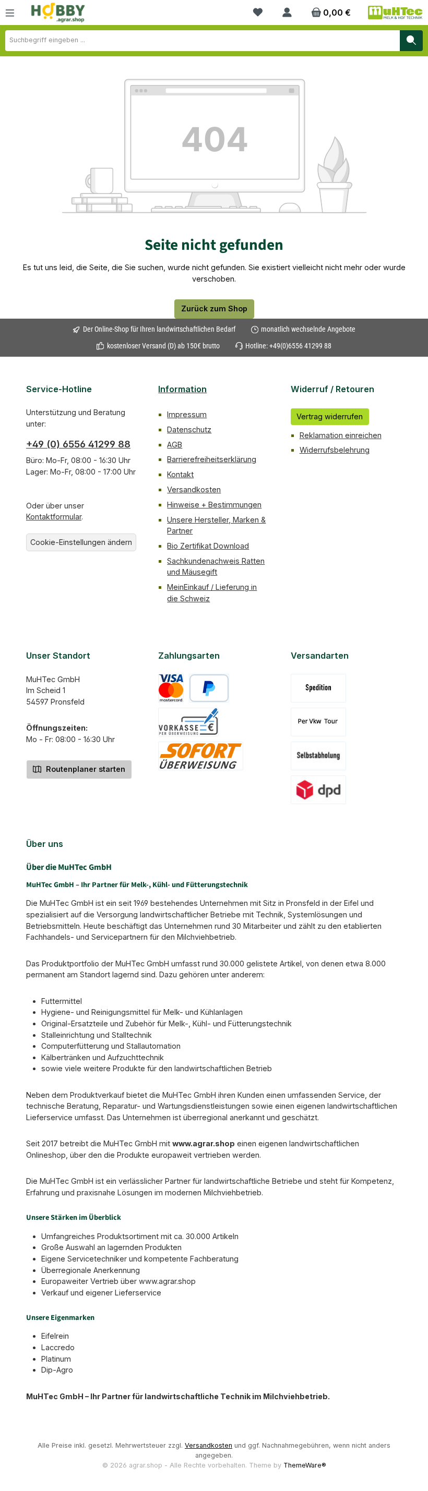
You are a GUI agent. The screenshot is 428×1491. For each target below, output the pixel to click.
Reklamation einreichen (341, 435)
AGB (174, 444)
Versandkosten (194, 489)
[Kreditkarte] (171, 688)
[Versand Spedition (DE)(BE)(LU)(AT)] (318, 688)
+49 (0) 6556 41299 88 (78, 444)
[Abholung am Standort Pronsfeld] (319, 756)
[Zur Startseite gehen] (58, 12)
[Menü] (10, 12)
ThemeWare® (304, 1465)
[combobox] (202, 40)
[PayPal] (209, 688)
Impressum (187, 414)
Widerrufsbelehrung (335, 449)
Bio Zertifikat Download (208, 545)
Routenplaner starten (84, 769)
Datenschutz (189, 429)
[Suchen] (411, 40)
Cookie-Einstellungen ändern (81, 542)
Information (182, 389)
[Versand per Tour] (318, 722)
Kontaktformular (53, 516)
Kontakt (180, 474)
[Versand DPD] (319, 789)
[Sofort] (200, 756)
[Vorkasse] (188, 722)
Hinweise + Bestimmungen (214, 504)
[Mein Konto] (287, 12)
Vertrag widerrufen (329, 416)
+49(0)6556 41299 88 (300, 346)
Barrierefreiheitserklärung (211, 459)
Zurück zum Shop (214, 308)
